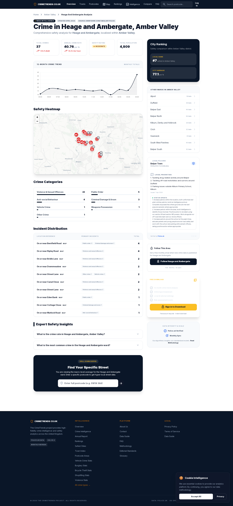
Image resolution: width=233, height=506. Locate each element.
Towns (82, 4)
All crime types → (82, 485)
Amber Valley (50, 14)
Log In (197, 4)
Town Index (80, 451)
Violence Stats (81, 480)
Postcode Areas (82, 456)
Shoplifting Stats (82, 475)
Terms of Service (172, 431)
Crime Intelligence (83, 431)
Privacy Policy (171, 426)
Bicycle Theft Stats (83, 470)
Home (36, 14)
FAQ (157, 4)
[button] (85, 143)
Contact (123, 431)
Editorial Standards (128, 451)
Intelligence (133, 4)
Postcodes (94, 4)
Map (106, 4)
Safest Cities (80, 446)
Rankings (118, 4)
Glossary (123, 456)
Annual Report (81, 436)
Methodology (126, 446)
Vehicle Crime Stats (83, 460)
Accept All (196, 496)
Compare (148, 4)
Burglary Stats (81, 465)
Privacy (220, 496)
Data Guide (125, 436)
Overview (71, 4)
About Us (124, 426)
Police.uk (161, 236)
